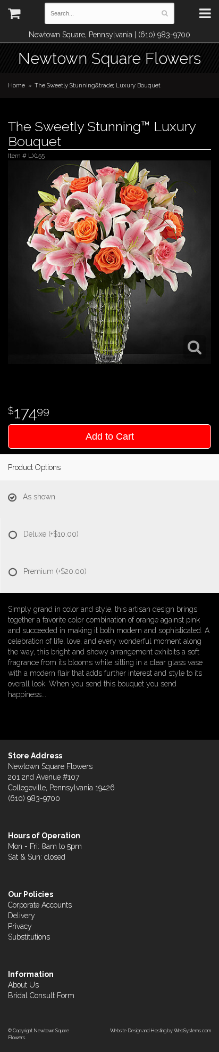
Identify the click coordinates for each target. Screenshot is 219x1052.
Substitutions (29, 937)
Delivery (21, 915)
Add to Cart (110, 436)
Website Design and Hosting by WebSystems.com (160, 1030)
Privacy (20, 926)
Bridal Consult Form (41, 995)
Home (16, 85)
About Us (23, 985)
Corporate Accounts (40, 905)
